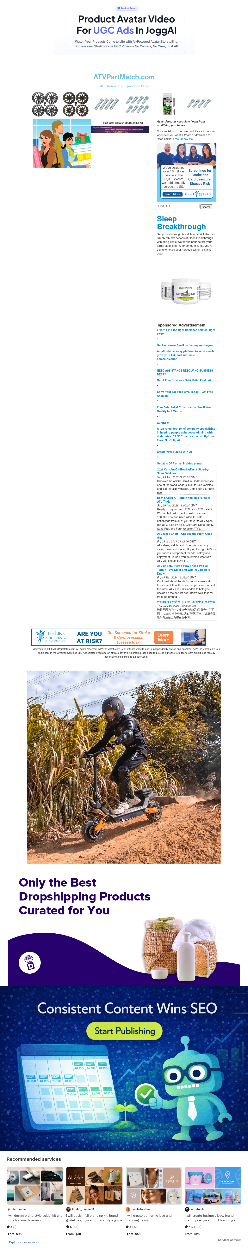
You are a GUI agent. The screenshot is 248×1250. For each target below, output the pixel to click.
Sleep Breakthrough (181, 222)
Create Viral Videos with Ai (174, 452)
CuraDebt (163, 423)
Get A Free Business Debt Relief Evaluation (185, 380)
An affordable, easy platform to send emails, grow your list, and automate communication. (186, 355)
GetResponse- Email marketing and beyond (185, 345)
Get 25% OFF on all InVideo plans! (179, 463)
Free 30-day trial (183, 139)
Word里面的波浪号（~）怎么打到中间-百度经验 (186, 602)
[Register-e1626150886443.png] (62, 143)
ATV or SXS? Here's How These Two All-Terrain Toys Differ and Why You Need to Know (183, 569)
